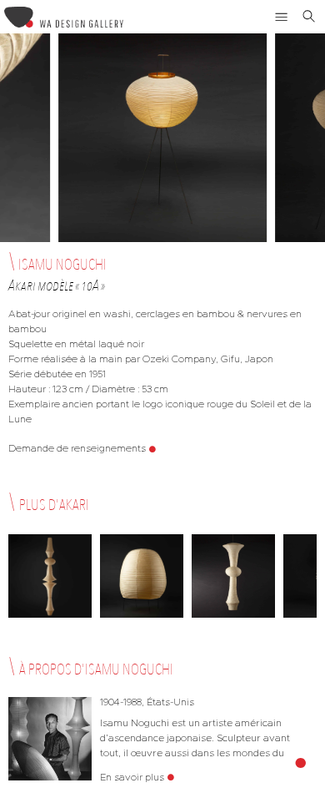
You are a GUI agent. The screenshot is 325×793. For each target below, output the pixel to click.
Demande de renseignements (77, 448)
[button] (281, 16)
